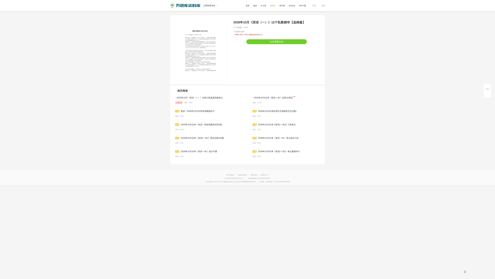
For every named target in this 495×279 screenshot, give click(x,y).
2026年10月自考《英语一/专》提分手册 (199, 151)
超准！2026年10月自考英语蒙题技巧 (197, 111)
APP (487, 89)
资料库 (272, 6)
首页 (247, 6)
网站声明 (254, 175)
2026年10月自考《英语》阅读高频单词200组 (201, 124)
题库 (255, 6)
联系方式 (264, 175)
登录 (314, 6)
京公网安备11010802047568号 (259, 178)
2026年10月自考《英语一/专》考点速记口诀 (278, 138)
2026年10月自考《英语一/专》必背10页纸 (273, 98)
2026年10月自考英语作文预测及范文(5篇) (277, 111)
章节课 (282, 6)
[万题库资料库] (185, 4)
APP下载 (302, 6)
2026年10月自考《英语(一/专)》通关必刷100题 (202, 138)
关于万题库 (230, 175)
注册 (323, 6)
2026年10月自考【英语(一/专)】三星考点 (277, 124)
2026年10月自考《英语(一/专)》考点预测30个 (279, 151)
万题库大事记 (242, 175)
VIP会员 (292, 6)
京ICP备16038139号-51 (233, 178)
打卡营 (263, 6)
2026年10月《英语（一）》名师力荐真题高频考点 (199, 98)
